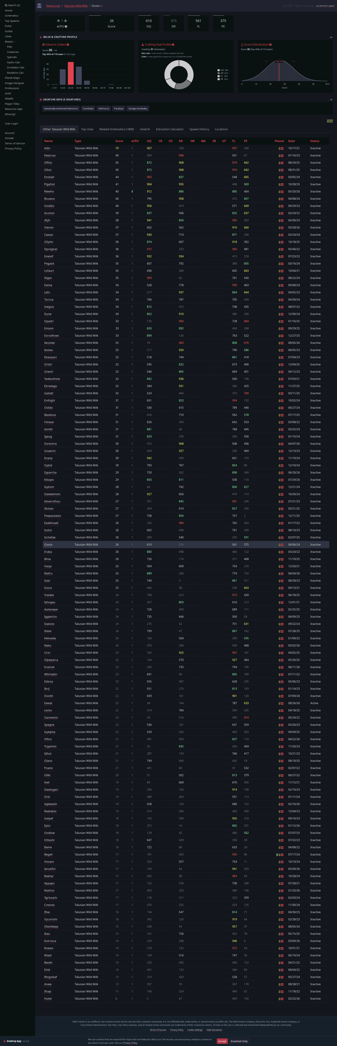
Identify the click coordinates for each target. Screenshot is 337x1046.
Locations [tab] (221, 129)
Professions (12, 88)
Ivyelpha (49, 732)
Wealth (9, 98)
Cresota (49, 905)
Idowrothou (52, 501)
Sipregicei (50, 249)
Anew (48, 984)
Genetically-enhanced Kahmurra (61, 108)
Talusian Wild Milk (76, 6)
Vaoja (48, 566)
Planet (279, 141)
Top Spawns (12, 20)
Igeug (48, 436)
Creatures (12, 52)
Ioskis (48, 530)
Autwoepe (51, 609)
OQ (149, 141)
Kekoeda (50, 638)
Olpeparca (51, 660)
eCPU (135, 141)
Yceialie (49, 595)
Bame (48, 847)
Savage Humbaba (137, 108)
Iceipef (48, 818)
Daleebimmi (52, 494)
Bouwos (49, 199)
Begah (48, 854)
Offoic (48, 163)
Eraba (48, 552)
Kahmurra (103, 108)
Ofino (48, 739)
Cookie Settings (195, 1029)
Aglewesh (50, 804)
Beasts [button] (9, 41)
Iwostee (49, 343)
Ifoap (47, 991)
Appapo (49, 883)
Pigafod (49, 184)
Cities (8, 36)
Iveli (46, 782)
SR (214, 141)
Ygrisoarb (50, 898)
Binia (47, 559)
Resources (53, 6)
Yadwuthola (52, 379)
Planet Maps (12, 77)
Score (119, 141)
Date (291, 141)
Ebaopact (50, 357)
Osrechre (50, 444)
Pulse (8, 26)
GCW (8, 93)
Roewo (48, 948)
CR (160, 141)
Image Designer (14, 83)
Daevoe (49, 624)
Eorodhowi (51, 335)
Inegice (49, 307)
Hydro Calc (12, 62)
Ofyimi (48, 242)
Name (48, 141)
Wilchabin (50, 674)
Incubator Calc (14, 67)
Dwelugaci (51, 789)
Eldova (48, 681)
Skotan (49, 508)
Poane (48, 768)
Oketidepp (51, 926)
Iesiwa (48, 350)
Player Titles (12, 103)
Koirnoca (50, 941)
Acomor (49, 213)
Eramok (49, 667)
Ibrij (46, 689)
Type (78, 141)
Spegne (49, 725)
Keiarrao (50, 155)
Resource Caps (13, 109)
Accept (222, 1041)
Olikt (47, 775)
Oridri (48, 364)
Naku (47, 645)
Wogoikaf (50, 977)
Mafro (48, 573)
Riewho (49, 191)
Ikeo (47, 934)
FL (233, 141)
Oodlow (49, 833)
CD (171, 141)
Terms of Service (15, 143)
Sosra (48, 588)
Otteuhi (49, 840)
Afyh (47, 220)
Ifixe (47, 912)
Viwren (49, 227)
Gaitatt (48, 393)
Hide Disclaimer (214, 1029)
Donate (9, 138)
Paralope (118, 108)
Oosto (48, 544)
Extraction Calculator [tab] (170, 129)
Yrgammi (50, 746)
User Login (11, 123)
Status (314, 141)
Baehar (49, 876)
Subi (47, 580)
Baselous (50, 415)
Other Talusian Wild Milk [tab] (59, 129)
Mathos (49, 890)
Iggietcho (50, 617)
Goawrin (50, 451)
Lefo (47, 292)
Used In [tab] (145, 129)
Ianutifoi (49, 869)
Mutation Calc (14, 72)
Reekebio (50, 811)
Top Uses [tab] (87, 129)
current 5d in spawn (325, 5)
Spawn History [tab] (199, 129)
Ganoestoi (51, 717)
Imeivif (48, 256)
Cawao (48, 235)
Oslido (48, 408)
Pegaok (49, 263)
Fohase (49, 422)
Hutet (48, 998)
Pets (8, 46)
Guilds (9, 31)
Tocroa (48, 299)
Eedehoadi (51, 523)
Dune (47, 314)
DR (181, 141)
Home (8, 10)
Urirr (47, 653)
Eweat (48, 703)
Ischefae (49, 537)
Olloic (48, 170)
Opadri (49, 321)
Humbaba (88, 108)
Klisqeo (49, 480)
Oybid (48, 465)
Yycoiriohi (50, 919)
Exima (48, 285)
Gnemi (48, 372)
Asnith (48, 429)
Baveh (48, 962)
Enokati (49, 177)
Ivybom (49, 487)
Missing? (10, 114)
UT (224, 141)
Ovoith (48, 696)
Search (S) (13, 5)
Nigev (48, 278)
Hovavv (49, 862)
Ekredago (50, 386)
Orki (47, 797)
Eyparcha (50, 472)
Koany (48, 458)
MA (203, 141)
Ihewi (47, 631)
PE (245, 141)
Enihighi (49, 400)
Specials (11, 57)
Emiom (49, 328)
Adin (47, 148)
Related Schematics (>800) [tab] (116, 129)
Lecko (48, 710)
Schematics (11, 15)
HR (193, 141)
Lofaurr (49, 271)
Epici (47, 826)
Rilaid (47, 955)
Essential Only (239, 1041)
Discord (9, 133)
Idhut (47, 753)
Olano (48, 761)
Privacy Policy (13, 148)
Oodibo (49, 206)
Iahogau (49, 602)
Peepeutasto (52, 516)
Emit (47, 970)
